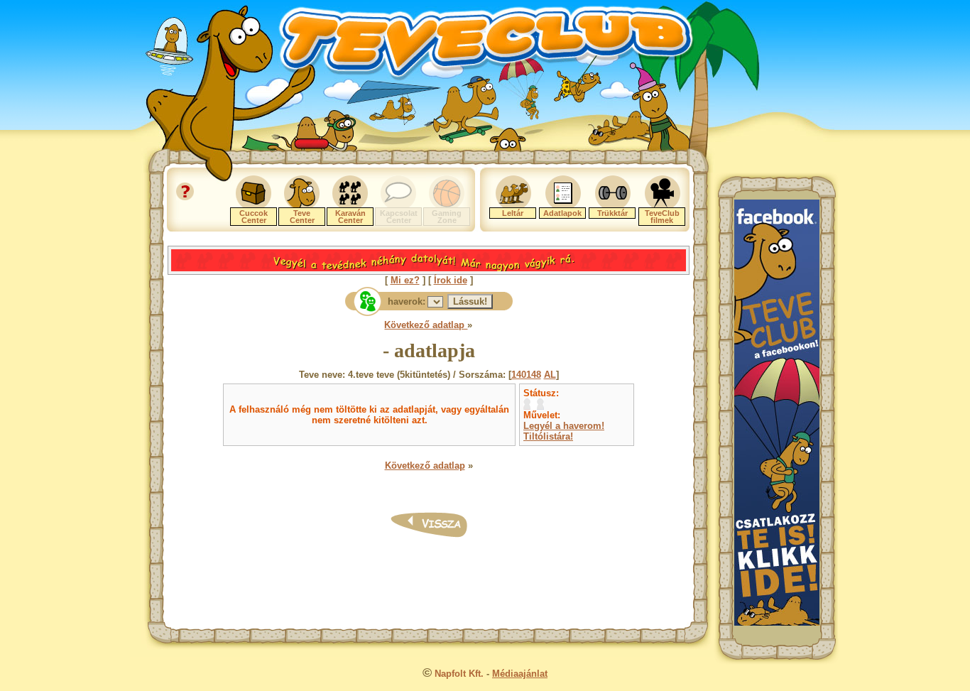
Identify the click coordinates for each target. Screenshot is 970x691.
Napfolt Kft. (459, 673)
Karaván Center (350, 216)
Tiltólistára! (548, 436)
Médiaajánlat (519, 673)
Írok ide (450, 280)
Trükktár (612, 213)
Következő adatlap (425, 325)
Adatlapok (562, 213)
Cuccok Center (253, 216)
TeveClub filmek (662, 216)
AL (550, 374)
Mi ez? (405, 280)
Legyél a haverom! (563, 425)
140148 (526, 374)
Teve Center (302, 216)
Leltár (512, 213)
